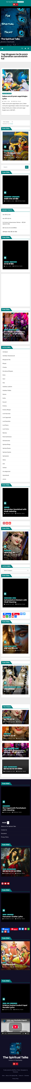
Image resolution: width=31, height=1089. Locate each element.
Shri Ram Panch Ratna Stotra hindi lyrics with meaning (13, 264)
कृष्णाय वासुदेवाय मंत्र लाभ (11, 648)
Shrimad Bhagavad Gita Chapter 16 (14, 154)
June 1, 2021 (7, 101)
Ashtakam (5, 352)
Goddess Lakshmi (7, 386)
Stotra (11, 259)
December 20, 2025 (10, 754)
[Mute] (25, 1033)
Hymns (4, 394)
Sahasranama (6, 440)
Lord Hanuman (6, 413)
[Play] (3, 1033)
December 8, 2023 (8, 1009)
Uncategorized (6, 471)
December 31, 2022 (10, 511)
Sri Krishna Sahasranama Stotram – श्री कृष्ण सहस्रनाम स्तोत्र (14, 752)
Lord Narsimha (6, 421)
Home (3, 1075)
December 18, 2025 (10, 771)
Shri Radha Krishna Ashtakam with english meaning (13, 689)
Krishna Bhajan (7, 409)
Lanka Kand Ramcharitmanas (11, 198)
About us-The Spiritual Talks (8, 826)
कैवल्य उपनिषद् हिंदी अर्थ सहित (12, 509)
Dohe (4, 375)
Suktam (5, 467)
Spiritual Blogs (6, 444)
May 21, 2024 (8, 338)
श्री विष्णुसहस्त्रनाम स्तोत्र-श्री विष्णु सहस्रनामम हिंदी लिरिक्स (14, 335)
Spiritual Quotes (7, 452)
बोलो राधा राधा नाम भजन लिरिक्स (10, 227)
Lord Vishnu (6, 429)
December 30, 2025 (10, 554)
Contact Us (4, 830)
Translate (11, 123)
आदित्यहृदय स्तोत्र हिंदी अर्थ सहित (10, 231)
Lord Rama (6, 194)
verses (4, 479)
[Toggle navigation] (28, 48)
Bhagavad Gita (6, 359)
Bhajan (4, 363)
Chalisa (5, 367)
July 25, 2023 (7, 812)
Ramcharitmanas (13, 194)
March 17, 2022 (8, 966)
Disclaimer (4, 833)
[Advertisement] (15, 290)
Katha (4, 398)
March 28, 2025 (9, 266)
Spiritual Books (21, 194)
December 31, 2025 (10, 721)
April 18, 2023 (9, 604)
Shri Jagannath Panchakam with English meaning (14, 809)
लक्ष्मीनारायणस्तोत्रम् (9, 602)
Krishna (5, 406)
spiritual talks (16, 101)
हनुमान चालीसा (7, 916)
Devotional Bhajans (7, 93)
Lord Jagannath (7, 417)
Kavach (5, 402)
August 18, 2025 (9, 650)
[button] (22, 48)
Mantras (5, 433)
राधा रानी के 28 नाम (7, 218)
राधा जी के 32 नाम (6, 214)
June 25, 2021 (8, 201)
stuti (4, 463)
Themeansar (15, 1071)
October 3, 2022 (10, 157)
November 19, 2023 (9, 918)
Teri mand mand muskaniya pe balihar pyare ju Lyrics (14, 870)
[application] (15, 1027)
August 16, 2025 (8, 873)
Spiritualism (6, 456)
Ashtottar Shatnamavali (9, 355)
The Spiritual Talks (10, 39)
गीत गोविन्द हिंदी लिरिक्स (9, 1007)
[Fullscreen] (28, 1033)
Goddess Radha (7, 390)
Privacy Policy (5, 837)
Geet (4, 379)
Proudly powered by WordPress (10, 1070)
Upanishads (6, 475)
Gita (4, 382)
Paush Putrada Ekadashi (13, 965)
